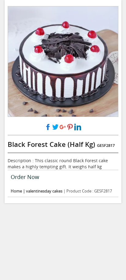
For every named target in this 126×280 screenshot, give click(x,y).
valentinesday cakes (44, 191)
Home (17, 191)
